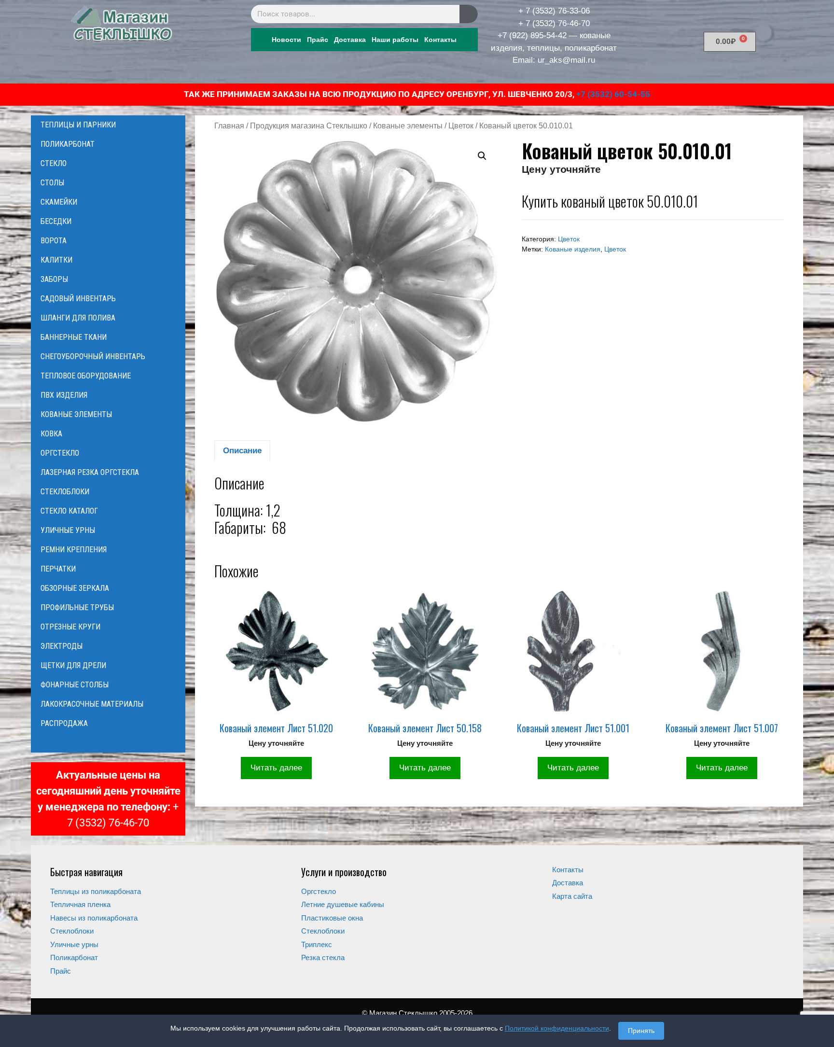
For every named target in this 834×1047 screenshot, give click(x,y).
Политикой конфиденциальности (557, 1028)
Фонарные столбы (75, 684)
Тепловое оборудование (86, 375)
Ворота (54, 240)
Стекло (54, 163)
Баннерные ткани (74, 337)
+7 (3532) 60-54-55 (613, 94)
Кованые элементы (408, 126)
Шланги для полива (78, 317)
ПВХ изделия (64, 395)
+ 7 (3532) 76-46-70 (554, 23)
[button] (482, 156)
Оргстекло (60, 453)
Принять (641, 1030)
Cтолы (52, 182)
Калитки (56, 260)
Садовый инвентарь (78, 298)
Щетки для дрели (73, 665)
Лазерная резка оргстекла (90, 472)
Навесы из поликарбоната (94, 918)
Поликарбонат (68, 144)
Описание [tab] (242, 450)
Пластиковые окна (332, 918)
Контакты (440, 39)
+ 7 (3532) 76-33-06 (554, 10)
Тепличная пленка (80, 904)
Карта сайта (572, 896)
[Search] (468, 14)
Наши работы (395, 39)
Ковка (51, 433)
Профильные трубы (77, 607)
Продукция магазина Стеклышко (308, 126)
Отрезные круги (70, 626)
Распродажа (64, 723)
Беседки (56, 221)
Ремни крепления (74, 549)
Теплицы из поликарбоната (95, 891)
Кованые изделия (572, 249)
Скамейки (59, 202)
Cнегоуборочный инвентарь (93, 356)
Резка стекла (323, 957)
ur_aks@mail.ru (566, 60)
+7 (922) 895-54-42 (532, 35)
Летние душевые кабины (342, 904)
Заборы (54, 279)
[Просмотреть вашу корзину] (108, 743)
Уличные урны (68, 530)
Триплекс (316, 944)
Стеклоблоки (65, 491)
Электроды (62, 646)
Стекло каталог (69, 511)
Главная (229, 126)
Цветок (460, 126)
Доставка (350, 39)
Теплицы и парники (78, 124)
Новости (286, 39)
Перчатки (58, 568)
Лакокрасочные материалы (92, 704)
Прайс (317, 39)
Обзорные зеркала (75, 588)
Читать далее (276, 767)
